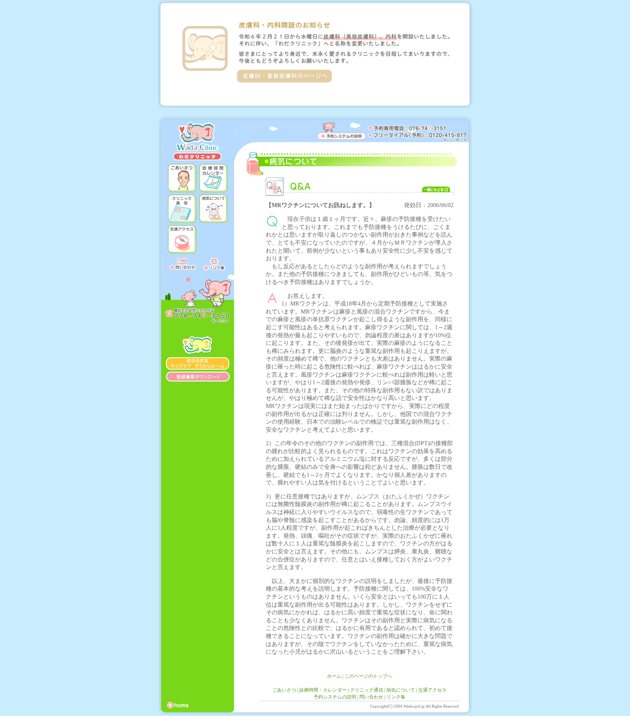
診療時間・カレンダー (323, 690)
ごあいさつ (284, 690)
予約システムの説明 (335, 697)
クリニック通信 (366, 690)
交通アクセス (432, 690)
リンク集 (395, 697)
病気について (400, 690)
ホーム (334, 676)
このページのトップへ (368, 676)
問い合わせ (371, 697)
